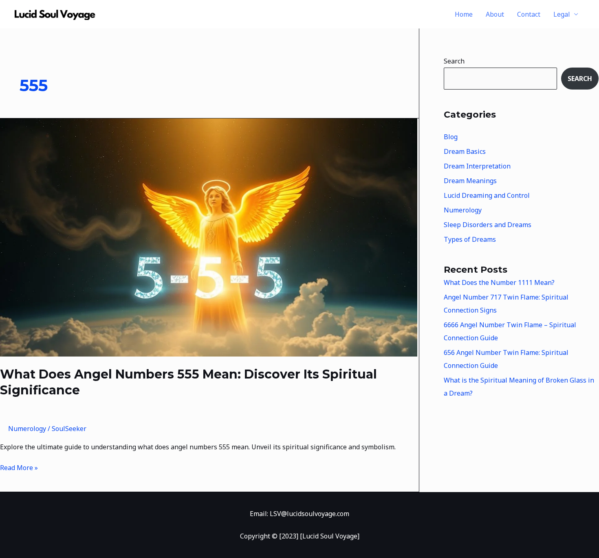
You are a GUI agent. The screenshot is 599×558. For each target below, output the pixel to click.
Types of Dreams (470, 239)
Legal (561, 14)
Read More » (19, 467)
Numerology (27, 428)
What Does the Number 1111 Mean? (499, 282)
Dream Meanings (470, 180)
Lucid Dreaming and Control (487, 195)
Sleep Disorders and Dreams (487, 224)
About (495, 14)
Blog (451, 136)
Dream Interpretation (477, 166)
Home (464, 14)
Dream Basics (465, 151)
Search (454, 61)
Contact (528, 14)
